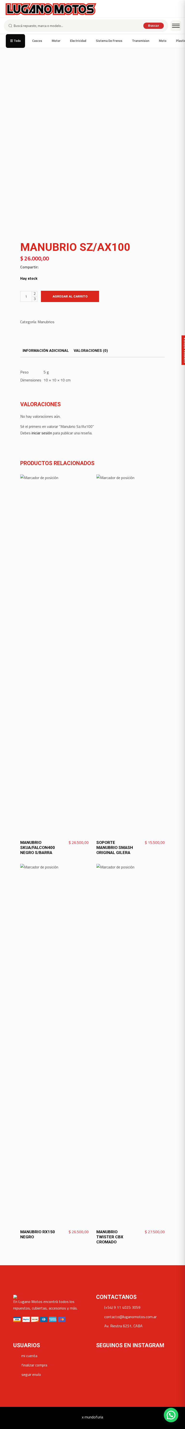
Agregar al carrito (70, 296)
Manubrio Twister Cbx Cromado (109, 1236)
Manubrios (46, 322)
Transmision (140, 40)
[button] (171, 1415)
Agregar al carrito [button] (71, 842)
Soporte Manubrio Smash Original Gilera (114, 847)
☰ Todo (15, 40)
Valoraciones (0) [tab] (91, 350)
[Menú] (176, 25)
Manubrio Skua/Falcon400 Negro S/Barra (37, 847)
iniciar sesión (42, 433)
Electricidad (78, 40)
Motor (56, 40)
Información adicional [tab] (46, 350)
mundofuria (94, 1417)
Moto (162, 40)
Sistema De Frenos (109, 40)
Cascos (37, 40)
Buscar (153, 25)
